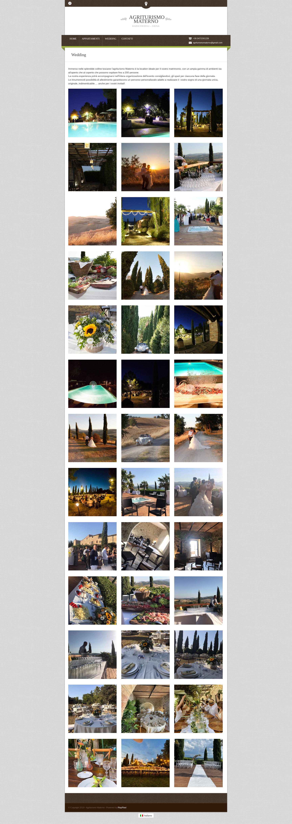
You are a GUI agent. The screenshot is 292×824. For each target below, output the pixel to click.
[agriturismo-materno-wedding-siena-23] (198, 298)
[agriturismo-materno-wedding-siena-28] (92, 244)
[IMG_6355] (145, 732)
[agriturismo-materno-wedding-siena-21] (145, 353)
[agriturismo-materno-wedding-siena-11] (198, 515)
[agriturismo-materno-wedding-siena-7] (92, 732)
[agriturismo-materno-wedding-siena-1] (145, 515)
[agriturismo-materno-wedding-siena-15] (145, 461)
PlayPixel (122, 807)
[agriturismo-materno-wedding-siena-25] (92, 298)
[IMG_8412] (145, 786)
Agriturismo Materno (147, 20)
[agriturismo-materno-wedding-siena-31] (92, 190)
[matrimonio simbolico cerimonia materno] (198, 786)
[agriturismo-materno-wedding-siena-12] (92, 623)
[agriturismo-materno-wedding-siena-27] (145, 244)
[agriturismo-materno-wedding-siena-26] (198, 244)
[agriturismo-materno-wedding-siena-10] (145, 678)
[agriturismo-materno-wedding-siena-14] (198, 461)
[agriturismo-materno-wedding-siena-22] (92, 353)
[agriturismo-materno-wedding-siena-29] (198, 190)
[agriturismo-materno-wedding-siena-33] (145, 136)
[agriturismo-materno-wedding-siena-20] (198, 353)
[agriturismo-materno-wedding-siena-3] (92, 678)
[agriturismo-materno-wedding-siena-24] (145, 298)
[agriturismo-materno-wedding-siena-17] (198, 407)
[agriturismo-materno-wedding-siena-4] (198, 623)
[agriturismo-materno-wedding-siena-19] (92, 407)
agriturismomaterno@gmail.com (207, 43)
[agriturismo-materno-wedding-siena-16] (92, 461)
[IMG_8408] (92, 786)
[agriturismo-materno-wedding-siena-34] (92, 136)
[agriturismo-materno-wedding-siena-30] (145, 190)
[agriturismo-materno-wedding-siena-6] (198, 678)
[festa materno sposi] (198, 732)
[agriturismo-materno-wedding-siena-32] (198, 136)
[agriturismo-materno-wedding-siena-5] (198, 569)
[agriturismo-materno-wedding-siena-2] (92, 569)
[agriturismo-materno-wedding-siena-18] (145, 407)
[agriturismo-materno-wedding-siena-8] (145, 569)
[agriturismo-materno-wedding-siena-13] (92, 515)
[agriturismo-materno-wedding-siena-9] (145, 623)
